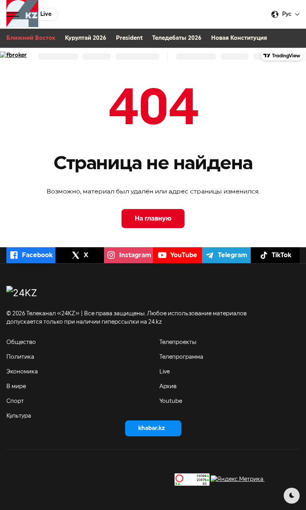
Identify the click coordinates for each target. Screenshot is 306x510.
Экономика (22, 372)
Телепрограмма (181, 357)
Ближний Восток (30, 38)
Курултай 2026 (85, 38)
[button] (12, 14)
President (129, 38)
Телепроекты (177, 342)
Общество (21, 342)
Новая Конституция (239, 38)
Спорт (15, 401)
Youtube (170, 401)
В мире (16, 386)
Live (164, 372)
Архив (168, 386)
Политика (20, 357)
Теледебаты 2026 (177, 38)
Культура (18, 416)
